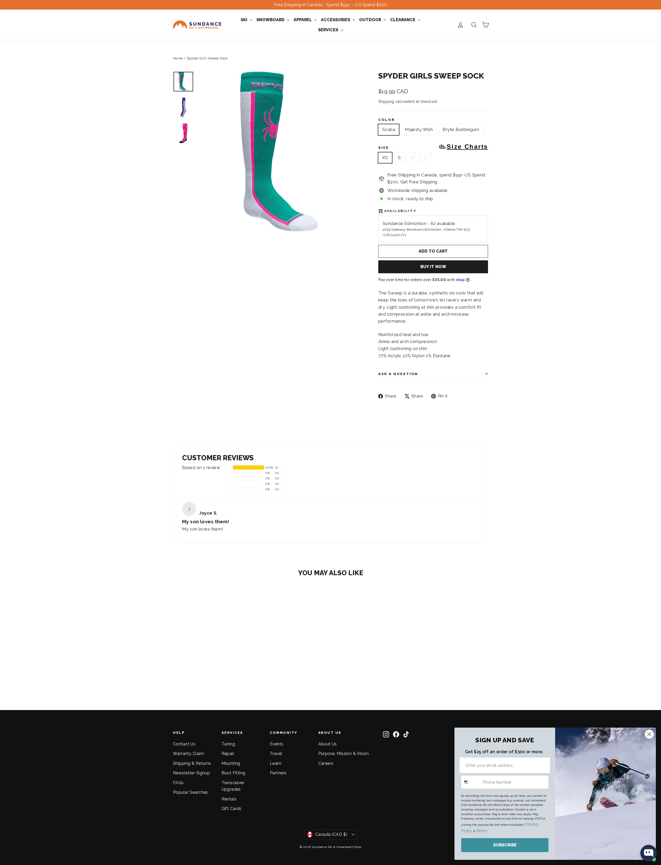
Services (328, 29)
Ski (244, 19)
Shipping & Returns (192, 763)
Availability (400, 211)
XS (385, 157)
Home (178, 58)
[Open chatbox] (648, 853)
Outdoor (370, 19)
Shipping (386, 101)
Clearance (403, 19)
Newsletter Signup (191, 772)
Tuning (228, 744)
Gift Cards (232, 808)
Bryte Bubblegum (461, 129)
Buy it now (433, 266)
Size (433, 147)
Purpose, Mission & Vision (343, 753)
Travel (276, 753)
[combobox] (470, 782)
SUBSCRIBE (505, 845)
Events (277, 744)
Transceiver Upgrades (233, 786)
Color (386, 120)
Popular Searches (190, 792)
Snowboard (271, 19)
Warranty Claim (188, 753)
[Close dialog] (649, 734)
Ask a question (398, 374)
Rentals (229, 799)
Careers (326, 763)
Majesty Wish (419, 129)
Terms (481, 830)
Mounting (231, 763)
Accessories (336, 19)
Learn (275, 763)
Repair (228, 753)
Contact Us (184, 744)
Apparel (303, 19)
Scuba (388, 129)
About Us (327, 744)
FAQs (178, 782)
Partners (278, 772)
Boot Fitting (234, 772)
